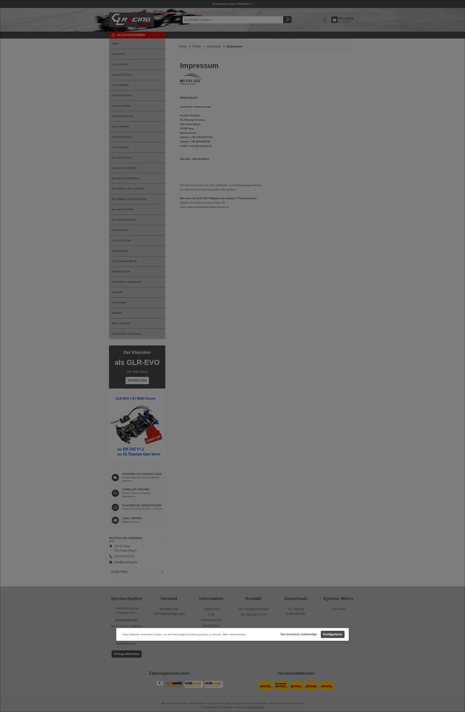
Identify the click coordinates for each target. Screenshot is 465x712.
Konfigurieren (332, 634)
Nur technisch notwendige (299, 634)
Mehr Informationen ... (235, 634)
